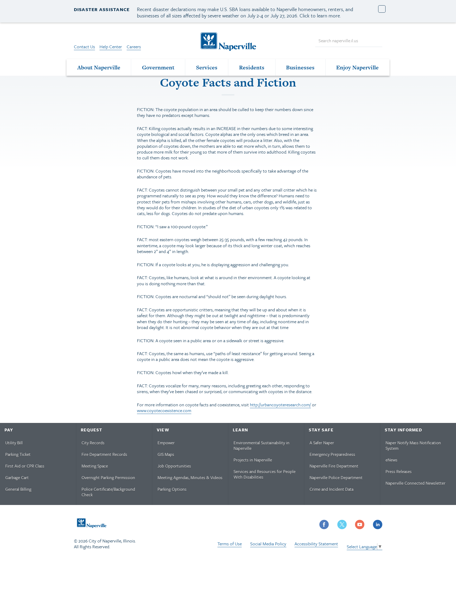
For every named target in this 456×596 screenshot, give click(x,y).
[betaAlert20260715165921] (382, 9)
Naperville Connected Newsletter (415, 483)
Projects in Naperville (253, 460)
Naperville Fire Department (334, 466)
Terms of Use (229, 543)
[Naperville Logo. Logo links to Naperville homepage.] (228, 40)
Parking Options (172, 489)
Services (206, 67)
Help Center (110, 46)
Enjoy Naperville (357, 67)
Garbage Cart (17, 477)
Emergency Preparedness (332, 454)
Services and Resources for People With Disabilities (265, 474)
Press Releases (399, 471)
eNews (391, 460)
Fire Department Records (104, 454)
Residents (251, 67)
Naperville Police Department (336, 477)
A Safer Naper (322, 443)
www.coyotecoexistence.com (164, 410)
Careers (134, 46)
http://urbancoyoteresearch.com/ (280, 404)
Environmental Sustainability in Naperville (261, 445)
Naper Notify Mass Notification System (413, 445)
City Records (93, 443)
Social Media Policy (268, 543)
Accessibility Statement (316, 543)
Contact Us (84, 46)
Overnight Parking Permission (108, 477)
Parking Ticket (18, 454)
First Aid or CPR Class (24, 466)
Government (158, 67)
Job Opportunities (174, 466)
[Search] (375, 41)
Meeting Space (95, 466)
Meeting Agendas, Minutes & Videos (190, 477)
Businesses (300, 67)
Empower (166, 443)
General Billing (18, 489)
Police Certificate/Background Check (108, 492)
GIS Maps (166, 454)
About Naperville (98, 67)
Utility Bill (14, 443)
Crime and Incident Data (331, 489)
